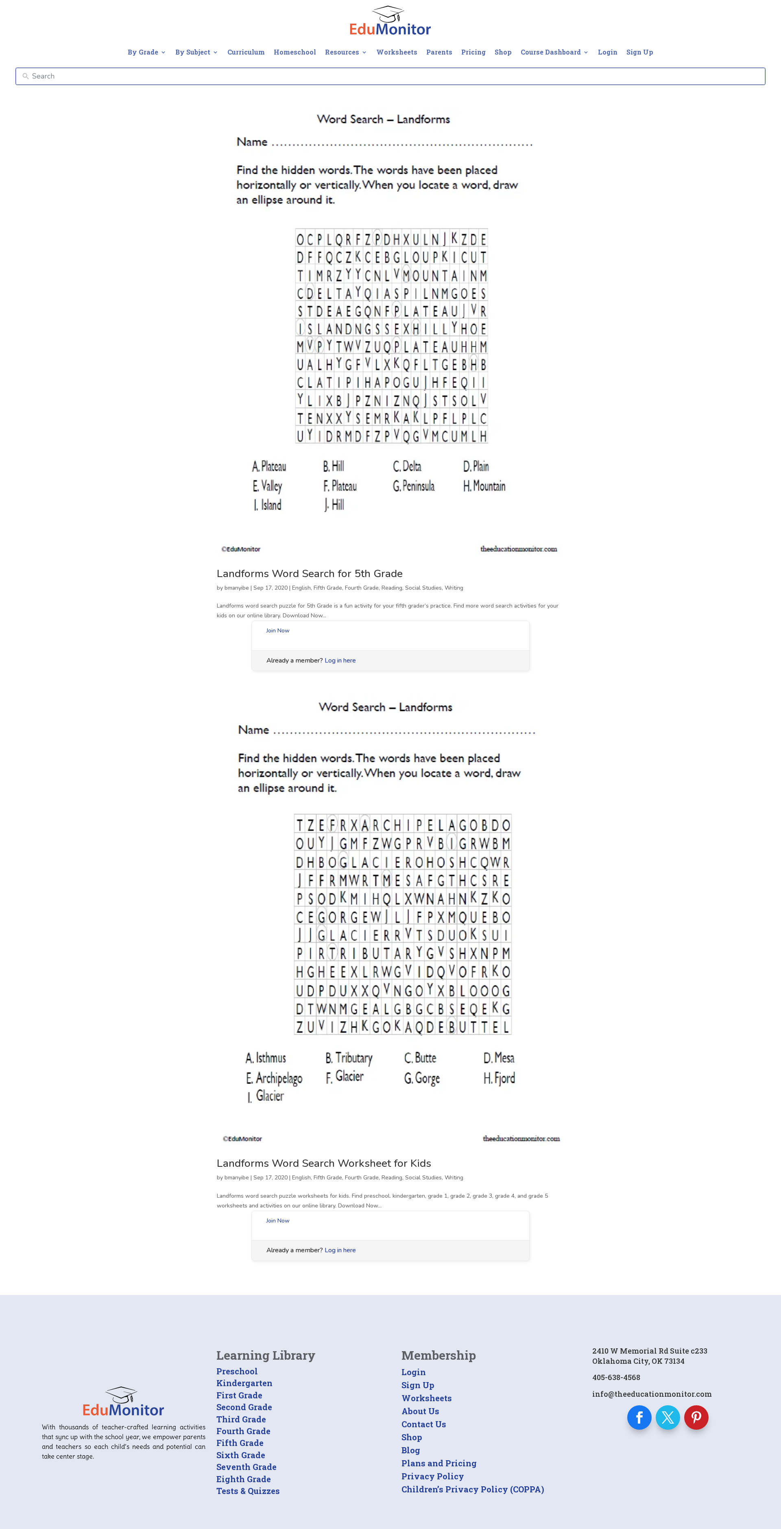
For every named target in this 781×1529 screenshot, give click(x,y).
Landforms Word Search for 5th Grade (310, 574)
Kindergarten (244, 1383)
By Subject (192, 52)
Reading (392, 588)
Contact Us (423, 1424)
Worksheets (396, 52)
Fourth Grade (362, 588)
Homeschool (295, 52)
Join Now (278, 630)
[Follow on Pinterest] (696, 1417)
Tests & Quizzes (248, 1490)
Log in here (340, 660)
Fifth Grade (328, 588)
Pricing (473, 52)
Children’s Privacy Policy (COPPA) (472, 1489)
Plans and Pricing (439, 1463)
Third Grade (241, 1419)
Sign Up (639, 52)
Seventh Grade (246, 1466)
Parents (439, 52)
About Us (420, 1411)
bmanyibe (237, 588)
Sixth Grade (240, 1455)
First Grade (239, 1395)
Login (607, 52)
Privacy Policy (432, 1476)
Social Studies (423, 588)
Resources (342, 52)
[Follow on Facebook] (639, 1417)
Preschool (237, 1371)
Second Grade (244, 1407)
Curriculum (246, 52)
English (301, 588)
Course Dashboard (551, 52)
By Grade (143, 52)
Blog (410, 1450)
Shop (503, 52)
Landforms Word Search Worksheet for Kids (324, 1163)
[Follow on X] (668, 1417)
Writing (454, 588)
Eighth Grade (243, 1479)
